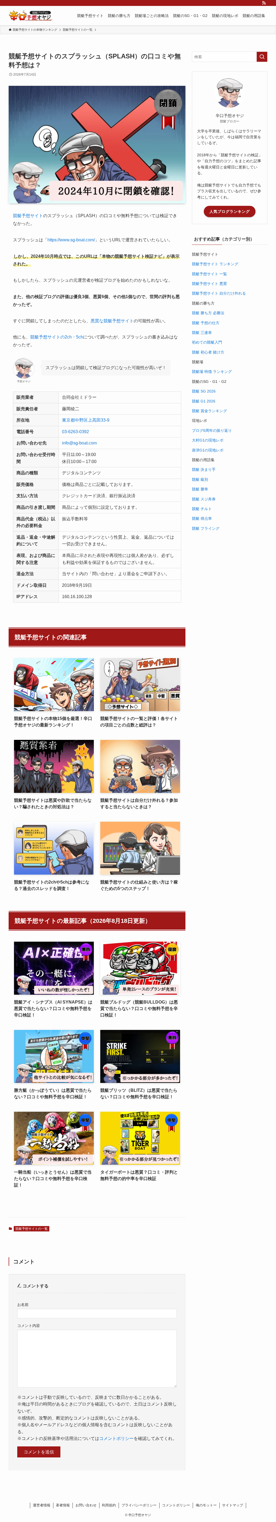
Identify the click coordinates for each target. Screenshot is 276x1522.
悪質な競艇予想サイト (112, 321)
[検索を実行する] (262, 57)
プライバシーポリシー (139, 1505)
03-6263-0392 (75, 431)
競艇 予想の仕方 (205, 323)
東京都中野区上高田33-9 (85, 420)
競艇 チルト (202, 509)
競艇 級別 (200, 479)
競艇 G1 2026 (203, 401)
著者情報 (63, 1505)
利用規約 (109, 1505)
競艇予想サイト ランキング (215, 264)
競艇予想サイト (28, 215)
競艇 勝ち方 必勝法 (208, 313)
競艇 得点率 (202, 518)
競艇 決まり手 (204, 469)
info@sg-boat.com (79, 443)
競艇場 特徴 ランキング (212, 371)
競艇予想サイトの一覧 (31, 1229)
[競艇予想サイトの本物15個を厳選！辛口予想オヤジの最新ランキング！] (31, 15)
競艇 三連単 (202, 332)
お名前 (23, 1304)
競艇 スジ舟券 (204, 499)
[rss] (263, 3)
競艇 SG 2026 (204, 391)
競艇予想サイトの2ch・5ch (56, 337)
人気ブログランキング (229, 211)
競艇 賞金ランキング (209, 411)
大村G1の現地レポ (207, 440)
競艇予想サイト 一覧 (209, 274)
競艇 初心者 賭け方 (208, 352)
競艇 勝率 (200, 489)
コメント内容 (28, 1325)
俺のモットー (206, 1505)
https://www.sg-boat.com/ (71, 240)
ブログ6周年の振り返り (212, 430)
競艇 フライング (205, 528)
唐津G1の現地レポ (207, 450)
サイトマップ (232, 1505)
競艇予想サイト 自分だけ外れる (219, 293)
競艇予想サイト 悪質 (209, 283)
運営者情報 (41, 1505)
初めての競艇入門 (207, 342)
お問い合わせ (85, 1505)
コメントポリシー (116, 1438)
